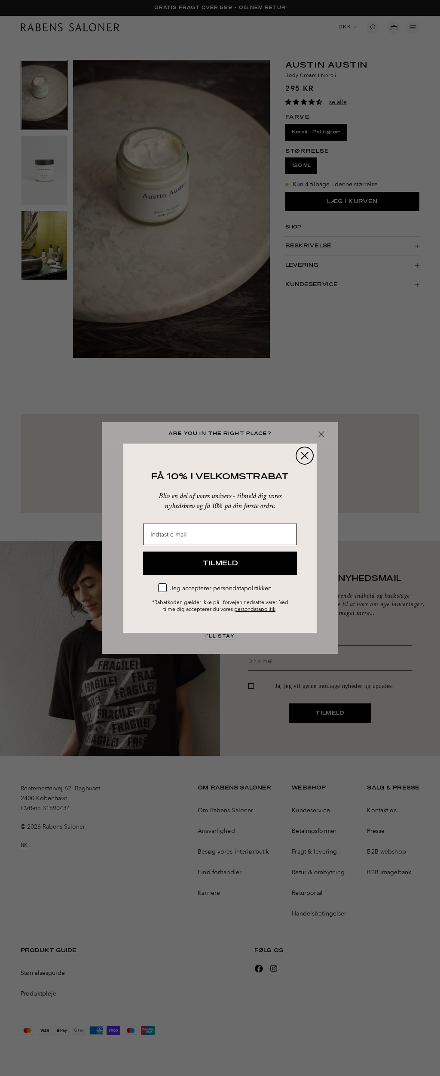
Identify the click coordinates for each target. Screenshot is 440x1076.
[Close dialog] (304, 455)
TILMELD (220, 563)
